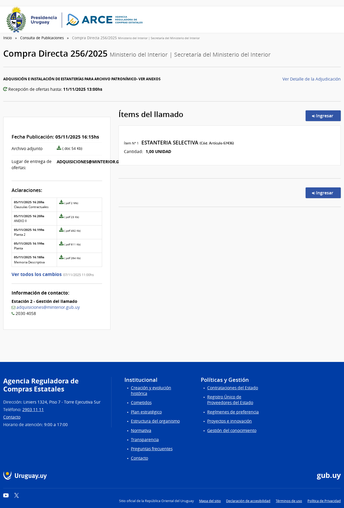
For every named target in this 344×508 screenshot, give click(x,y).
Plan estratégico (146, 412)
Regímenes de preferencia (233, 412)
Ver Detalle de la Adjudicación (311, 79)
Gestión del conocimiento (231, 430)
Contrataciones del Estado (232, 388)
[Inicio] (76, 19)
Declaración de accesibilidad (248, 501)
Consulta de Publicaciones (42, 37)
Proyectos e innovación (229, 421)
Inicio (7, 37)
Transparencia (145, 439)
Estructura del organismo (155, 421)
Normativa (141, 430)
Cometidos (141, 402)
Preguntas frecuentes (152, 449)
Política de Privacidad (324, 501)
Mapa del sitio (210, 501)
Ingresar (328, 116)
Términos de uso (289, 501)
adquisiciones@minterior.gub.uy (48, 307)
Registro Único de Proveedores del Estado (230, 399)
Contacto (11, 417)
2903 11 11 (33, 409)
